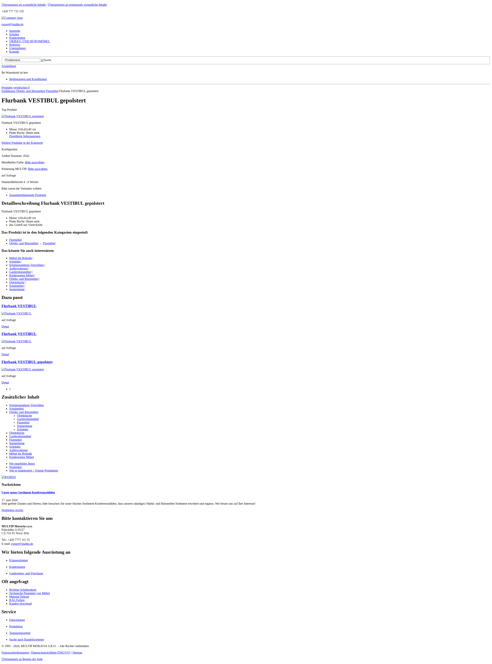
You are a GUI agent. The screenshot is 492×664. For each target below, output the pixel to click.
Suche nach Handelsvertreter (26, 639)
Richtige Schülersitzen (22, 589)
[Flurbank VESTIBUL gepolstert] (23, 116)
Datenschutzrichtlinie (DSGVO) (50, 652)
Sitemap (77, 652)
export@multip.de (12, 24)
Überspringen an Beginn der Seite (22, 659)
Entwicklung (17, 620)
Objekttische (16, 282)
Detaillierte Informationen (24, 136)
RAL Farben (17, 600)
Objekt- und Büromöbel (30, 91)
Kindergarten (17, 566)
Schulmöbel (16, 285)
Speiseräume (17, 289)
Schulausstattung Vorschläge (26, 265)
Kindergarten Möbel (21, 275)
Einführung (9, 91)
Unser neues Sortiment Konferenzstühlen (28, 492)
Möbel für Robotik (20, 258)
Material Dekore (19, 596)
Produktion (16, 626)
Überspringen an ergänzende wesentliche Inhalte (77, 4)
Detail (5, 326)
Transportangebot (19, 633)
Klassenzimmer (18, 560)
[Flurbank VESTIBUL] (17, 313)
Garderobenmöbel (20, 272)
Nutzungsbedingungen (15, 652)
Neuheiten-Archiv (12, 510)
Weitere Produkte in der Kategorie (22, 142)
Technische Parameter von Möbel (29, 593)
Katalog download (20, 603)
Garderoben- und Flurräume (26, 573)
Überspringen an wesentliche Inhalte (24, 4)
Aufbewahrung (18, 268)
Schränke (15, 261)
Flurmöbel (52, 91)
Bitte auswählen (34, 162)
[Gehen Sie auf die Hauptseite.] (12, 17)
